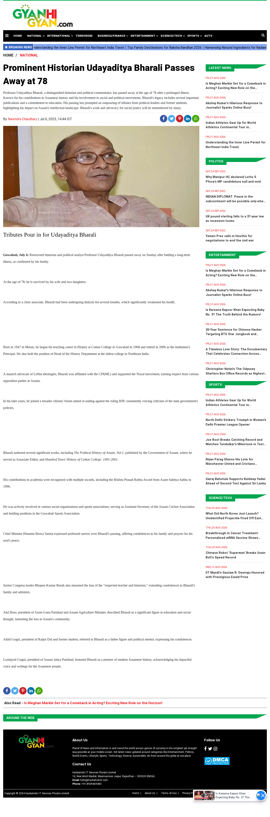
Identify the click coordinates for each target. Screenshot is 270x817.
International (58, 35)
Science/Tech (171, 35)
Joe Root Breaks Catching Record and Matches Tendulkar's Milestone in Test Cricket (235, 444)
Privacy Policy (190, 793)
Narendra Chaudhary (22, 119)
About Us (80, 740)
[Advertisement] (171, 13)
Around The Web (20, 718)
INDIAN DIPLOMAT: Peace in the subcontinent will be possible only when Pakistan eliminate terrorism (235, 201)
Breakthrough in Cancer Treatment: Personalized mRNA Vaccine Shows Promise (232, 537)
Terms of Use (169, 793)
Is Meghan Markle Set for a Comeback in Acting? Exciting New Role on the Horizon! (236, 88)
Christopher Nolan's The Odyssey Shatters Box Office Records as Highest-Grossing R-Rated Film (236, 373)
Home (135, 793)
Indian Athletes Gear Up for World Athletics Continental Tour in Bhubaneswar (231, 127)
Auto (208, 35)
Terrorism (84, 35)
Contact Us (81, 764)
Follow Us (212, 740)
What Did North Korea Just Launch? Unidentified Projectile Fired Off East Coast (233, 518)
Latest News (220, 68)
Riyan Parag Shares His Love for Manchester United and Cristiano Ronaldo (230, 464)
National (34, 35)
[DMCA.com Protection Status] (217, 761)
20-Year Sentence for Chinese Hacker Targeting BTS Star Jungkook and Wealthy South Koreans (234, 334)
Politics (216, 161)
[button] (6, 35)
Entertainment (143, 35)
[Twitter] (210, 748)
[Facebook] (205, 748)
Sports (193, 35)
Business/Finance (111, 35)
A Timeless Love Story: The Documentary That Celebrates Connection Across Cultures (236, 354)
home (18, 35)
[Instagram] (215, 748)
